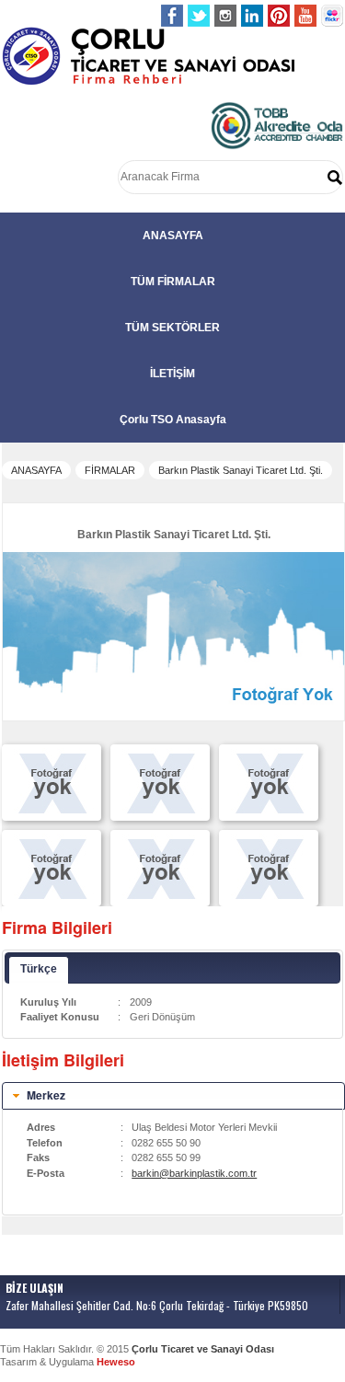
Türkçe (38, 968)
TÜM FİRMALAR (173, 281)
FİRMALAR (110, 470)
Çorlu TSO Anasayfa (173, 419)
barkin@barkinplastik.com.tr (194, 1173)
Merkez (46, 1095)
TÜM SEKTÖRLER (172, 327)
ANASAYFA (173, 235)
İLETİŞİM (172, 373)
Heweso (116, 1361)
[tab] (173, 1096)
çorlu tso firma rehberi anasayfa (148, 56)
